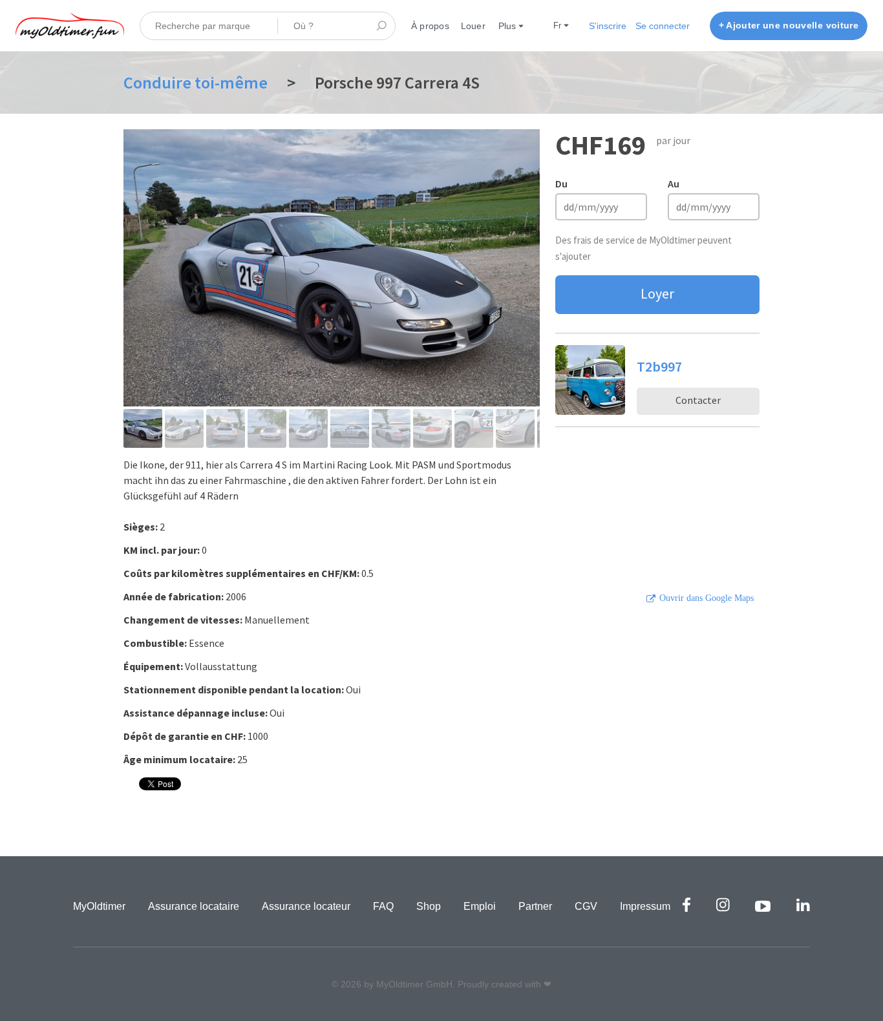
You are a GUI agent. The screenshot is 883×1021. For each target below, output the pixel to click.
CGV (586, 906)
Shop (428, 906)
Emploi (479, 906)
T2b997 (659, 366)
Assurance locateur (306, 906)
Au (673, 183)
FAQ (383, 906)
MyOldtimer (99, 906)
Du (561, 183)
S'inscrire (607, 26)
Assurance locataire (193, 906)
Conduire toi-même (195, 82)
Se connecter (662, 26)
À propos (430, 26)
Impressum (645, 906)
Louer (473, 26)
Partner (535, 906)
